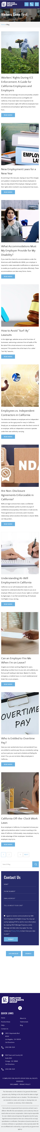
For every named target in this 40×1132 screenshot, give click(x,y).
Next (26, 855)
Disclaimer (14, 1084)
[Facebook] (20, 1008)
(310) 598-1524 (10, 1047)
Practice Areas (5, 1022)
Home (3, 24)
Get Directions (10, 1042)
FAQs (2, 1025)
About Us (23, 1018)
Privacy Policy (15, 931)
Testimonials (24, 1022)
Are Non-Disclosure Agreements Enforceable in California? (17, 495)
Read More (8, 115)
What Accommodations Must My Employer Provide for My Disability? (18, 250)
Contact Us (4, 1029)
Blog (21, 1025)
